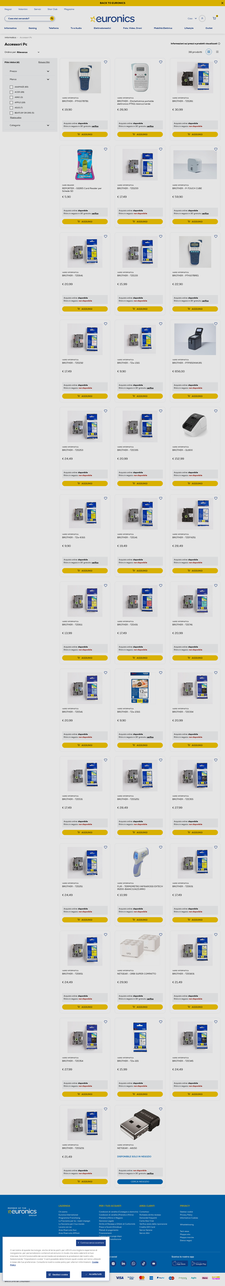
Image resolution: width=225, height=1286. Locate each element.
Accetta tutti (95, 1274)
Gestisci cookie (60, 1274)
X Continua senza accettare (91, 1243)
